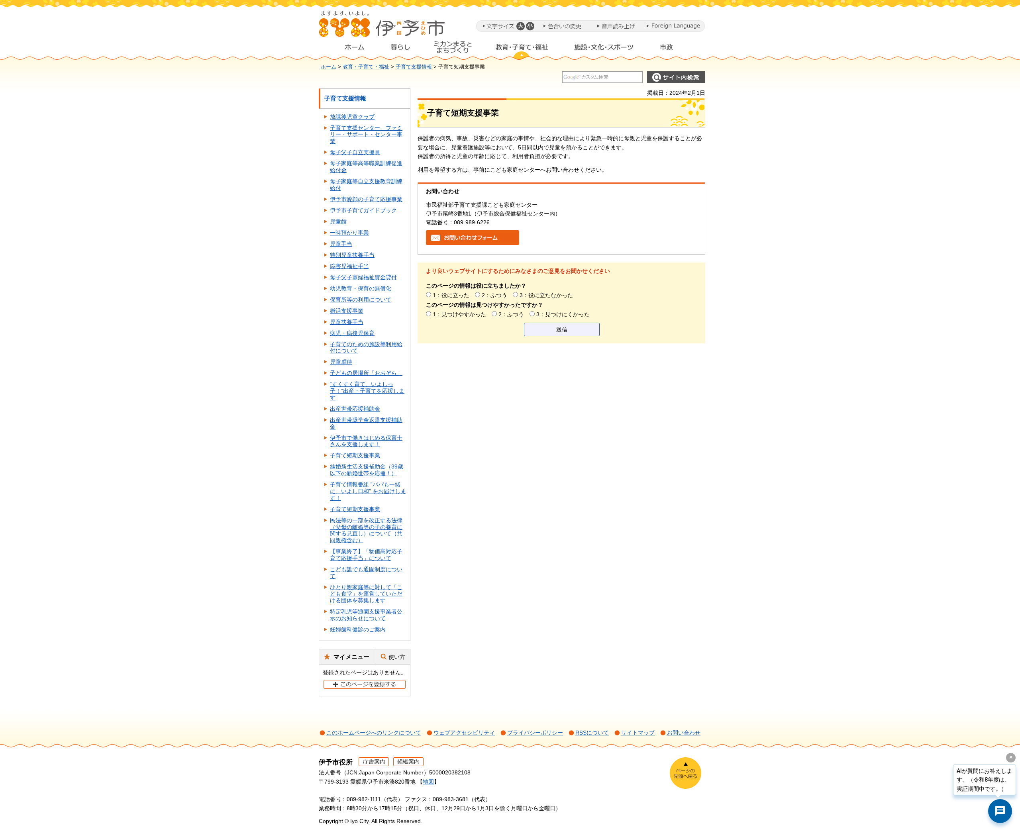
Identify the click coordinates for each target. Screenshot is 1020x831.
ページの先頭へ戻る (685, 773)
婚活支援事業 (346, 311)
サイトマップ (638, 732)
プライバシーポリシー (535, 732)
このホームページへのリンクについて (373, 732)
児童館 (338, 221)
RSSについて (592, 732)
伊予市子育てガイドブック (363, 210)
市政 (673, 49)
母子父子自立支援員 (355, 152)
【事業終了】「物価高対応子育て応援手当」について (366, 554)
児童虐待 (341, 362)
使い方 (396, 657)
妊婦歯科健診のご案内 (358, 629)
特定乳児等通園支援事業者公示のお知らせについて (366, 614)
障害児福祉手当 (349, 266)
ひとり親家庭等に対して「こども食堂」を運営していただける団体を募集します (366, 594)
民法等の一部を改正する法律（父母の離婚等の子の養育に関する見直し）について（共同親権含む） (366, 530)
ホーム (348, 49)
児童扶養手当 (346, 322)
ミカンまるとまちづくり (452, 49)
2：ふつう (494, 295)
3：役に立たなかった (546, 295)
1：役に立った (451, 295)
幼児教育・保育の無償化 (360, 288)
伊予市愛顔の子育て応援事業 (366, 199)
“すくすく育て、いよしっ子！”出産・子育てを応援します (367, 391)
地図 (428, 781)
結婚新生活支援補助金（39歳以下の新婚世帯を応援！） (366, 469)
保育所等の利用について (360, 299)
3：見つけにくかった (563, 314)
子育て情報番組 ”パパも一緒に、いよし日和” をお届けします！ (368, 491)
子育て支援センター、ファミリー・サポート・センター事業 (366, 135)
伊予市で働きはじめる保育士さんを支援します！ (366, 441)
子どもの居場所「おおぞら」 (366, 373)
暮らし (400, 49)
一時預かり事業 (349, 232)
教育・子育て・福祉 (522, 49)
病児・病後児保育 (352, 333)
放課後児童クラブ (352, 117)
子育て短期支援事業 (355, 455)
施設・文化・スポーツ (604, 49)
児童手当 (341, 244)
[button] (520, 26)
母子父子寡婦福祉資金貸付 (363, 277)
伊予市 (382, 27)
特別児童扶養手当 (352, 255)
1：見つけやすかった (459, 314)
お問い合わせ (683, 732)
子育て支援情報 (414, 67)
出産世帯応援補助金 (355, 409)
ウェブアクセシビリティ (464, 732)
